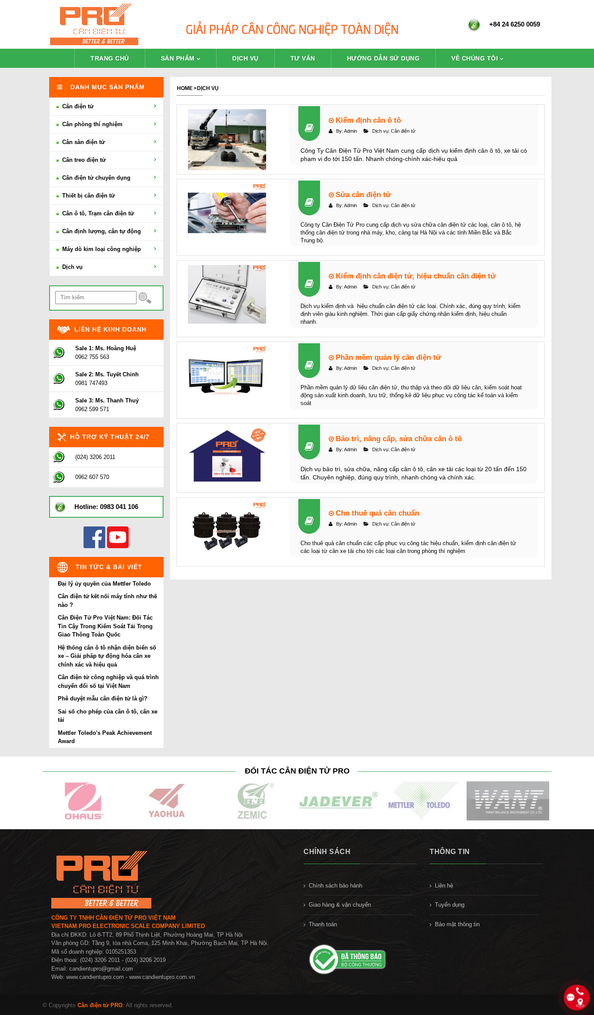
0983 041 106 (119, 506)
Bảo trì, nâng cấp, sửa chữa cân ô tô (398, 438)
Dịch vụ (245, 58)
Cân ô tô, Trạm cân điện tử (97, 213)
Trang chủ (109, 58)
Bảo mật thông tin (457, 924)
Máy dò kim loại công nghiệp (100, 249)
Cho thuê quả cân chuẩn (376, 513)
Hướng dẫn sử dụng (383, 58)
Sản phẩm (178, 58)
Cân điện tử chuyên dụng (95, 177)
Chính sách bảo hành (335, 885)
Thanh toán (323, 924)
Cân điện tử (403, 131)
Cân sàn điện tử (82, 142)
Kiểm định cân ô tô (367, 120)
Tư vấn (302, 58)
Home (185, 88)
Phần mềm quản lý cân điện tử (387, 357)
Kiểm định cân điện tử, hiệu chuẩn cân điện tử (415, 275)
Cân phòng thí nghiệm (91, 124)
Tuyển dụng (449, 904)
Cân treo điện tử (83, 160)
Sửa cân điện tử (362, 194)
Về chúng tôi (474, 58)
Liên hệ (444, 885)
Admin (350, 131)
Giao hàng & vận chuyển (340, 904)
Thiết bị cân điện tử (87, 195)
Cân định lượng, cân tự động (100, 231)
